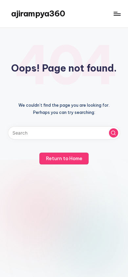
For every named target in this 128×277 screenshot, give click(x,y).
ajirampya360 (38, 13)
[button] (113, 133)
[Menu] (117, 13)
